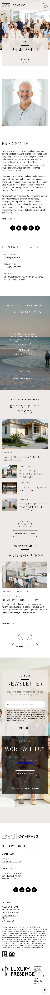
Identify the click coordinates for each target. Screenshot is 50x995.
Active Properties (11, 910)
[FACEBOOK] (25, 228)
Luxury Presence (39, 970)
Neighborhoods (10, 912)
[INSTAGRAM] (31, 228)
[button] (25, 773)
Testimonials (9, 915)
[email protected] (36, 757)
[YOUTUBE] (37, 228)
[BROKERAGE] (12, 228)
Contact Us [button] (8, 921)
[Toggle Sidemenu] (45, 5)
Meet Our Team (10, 907)
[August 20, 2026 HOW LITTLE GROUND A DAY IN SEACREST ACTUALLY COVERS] (25, 424)
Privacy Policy (19, 721)
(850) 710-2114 (32, 788)
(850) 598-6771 (14, 267)
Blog (4, 918)
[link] (24, 594)
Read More (7, 623)
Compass (32, 929)
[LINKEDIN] (34, 889)
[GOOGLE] (18, 228)
